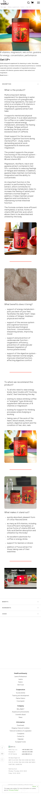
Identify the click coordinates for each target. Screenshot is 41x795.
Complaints (20, 733)
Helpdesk (20, 739)
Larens (20, 679)
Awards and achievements (20, 712)
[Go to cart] (32, 2)
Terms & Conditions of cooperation (20, 731)
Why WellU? (20, 709)
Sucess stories (20, 693)
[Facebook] (2, 748)
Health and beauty (20, 673)
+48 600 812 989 (27, 752)
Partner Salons (20, 698)
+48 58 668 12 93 (27, 749)
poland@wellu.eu (27, 754)
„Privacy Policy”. (13, 790)
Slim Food (20, 685)
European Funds (20, 742)
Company (20, 706)
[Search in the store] (29, 2)
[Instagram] (2, 759)
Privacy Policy (28, 784)
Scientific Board (21, 714)
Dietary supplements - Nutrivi (16, 7)
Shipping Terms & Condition (21, 728)
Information (20, 722)
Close (35, 786)
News (20, 717)
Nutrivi (20, 682)
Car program (20, 701)
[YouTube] (2, 753)
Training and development (20, 695)
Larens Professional (20, 676)
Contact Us (20, 736)
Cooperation (20, 689)
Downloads (20, 725)
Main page (3, 7)
